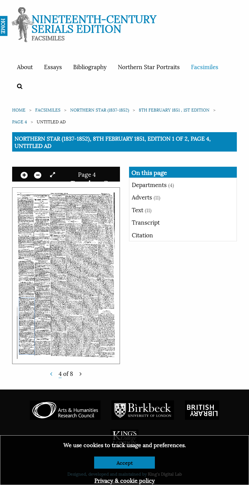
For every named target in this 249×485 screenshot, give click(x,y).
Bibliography (90, 66)
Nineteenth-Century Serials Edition (94, 23)
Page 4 (19, 121)
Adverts (146, 196)
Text (142, 209)
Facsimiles (204, 66)
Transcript (146, 221)
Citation (142, 234)
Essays (53, 66)
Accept (125, 462)
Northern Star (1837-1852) (99, 109)
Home (19, 109)
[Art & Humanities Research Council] (65, 409)
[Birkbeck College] (143, 409)
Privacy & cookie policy (124, 480)
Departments (153, 184)
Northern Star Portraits (149, 66)
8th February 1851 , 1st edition (174, 109)
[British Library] (202, 409)
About (25, 66)
